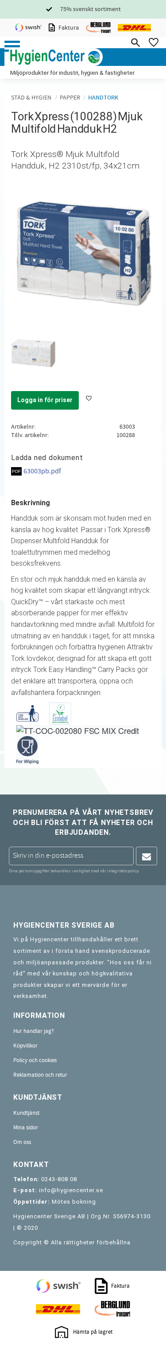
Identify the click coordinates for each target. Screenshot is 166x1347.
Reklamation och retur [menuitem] (40, 1074)
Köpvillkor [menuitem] (25, 1045)
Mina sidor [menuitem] (25, 1127)
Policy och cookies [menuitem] (35, 1060)
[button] (12, 46)
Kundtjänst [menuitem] (26, 1113)
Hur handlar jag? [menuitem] (33, 1031)
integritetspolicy (123, 870)
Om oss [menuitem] (22, 1142)
